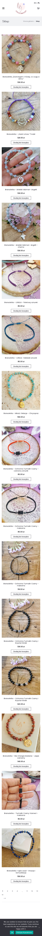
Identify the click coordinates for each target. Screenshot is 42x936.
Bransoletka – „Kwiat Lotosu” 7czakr (21, 134)
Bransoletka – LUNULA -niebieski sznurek (21, 358)
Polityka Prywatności (24, 932)
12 (32, 891)
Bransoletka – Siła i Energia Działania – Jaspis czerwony (21, 757)
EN (35, 3)
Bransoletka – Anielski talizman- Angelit (21, 189)
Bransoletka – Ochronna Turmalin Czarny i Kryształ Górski (21, 642)
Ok (12, 932)
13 (37, 891)
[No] (39, 927)
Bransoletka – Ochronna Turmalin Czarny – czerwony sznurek (21, 470)
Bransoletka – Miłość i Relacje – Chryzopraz (21, 413)
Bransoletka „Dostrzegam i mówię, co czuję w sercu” (21, 78)
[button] (21, 87)
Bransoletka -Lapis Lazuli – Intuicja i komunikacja (21, 872)
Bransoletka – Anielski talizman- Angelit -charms (21, 246)
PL (39, 3)
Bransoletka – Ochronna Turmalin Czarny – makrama (21, 527)
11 (27, 891)
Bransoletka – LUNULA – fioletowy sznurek (21, 302)
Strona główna (28, 21)
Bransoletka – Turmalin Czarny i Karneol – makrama (21, 814)
